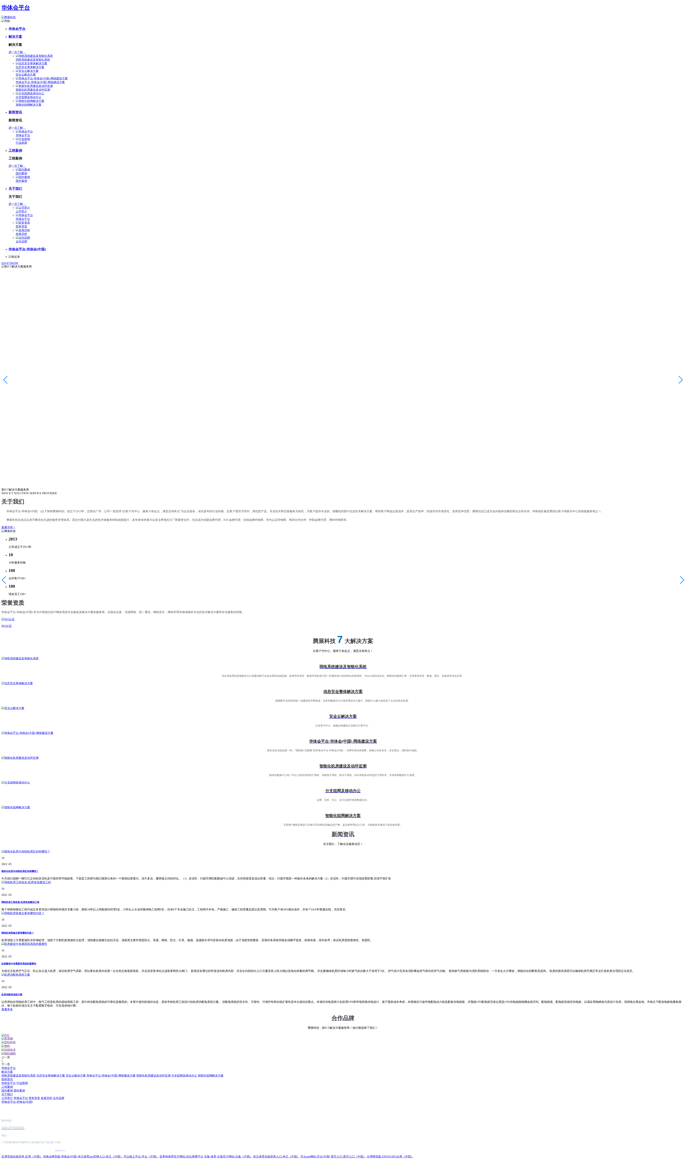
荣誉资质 (21, 226)
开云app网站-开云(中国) (315, 1156)
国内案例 (21, 173)
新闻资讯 (15, 112)
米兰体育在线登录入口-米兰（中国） (276, 1156)
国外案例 (21, 180)
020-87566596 (9, 263)
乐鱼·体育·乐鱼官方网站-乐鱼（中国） (228, 1156)
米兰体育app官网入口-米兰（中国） (100, 1156)
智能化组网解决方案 (28, 104)
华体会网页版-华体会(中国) (60, 1156)
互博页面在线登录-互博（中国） (21, 1156)
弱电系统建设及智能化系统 (33, 59)
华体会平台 (15, 7)
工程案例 (15, 150)
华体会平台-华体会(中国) (27, 249)
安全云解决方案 (26, 74)
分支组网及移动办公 (28, 97)
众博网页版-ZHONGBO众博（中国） (390, 1156)
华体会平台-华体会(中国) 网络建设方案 (40, 82)
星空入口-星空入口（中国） (348, 1156)
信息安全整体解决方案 (30, 67)
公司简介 (21, 211)
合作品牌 (21, 241)
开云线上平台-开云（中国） (141, 1156)
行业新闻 (21, 142)
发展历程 (21, 233)
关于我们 (15, 188)
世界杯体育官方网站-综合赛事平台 (181, 1156)
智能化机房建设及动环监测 (33, 89)
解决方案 (15, 36)
